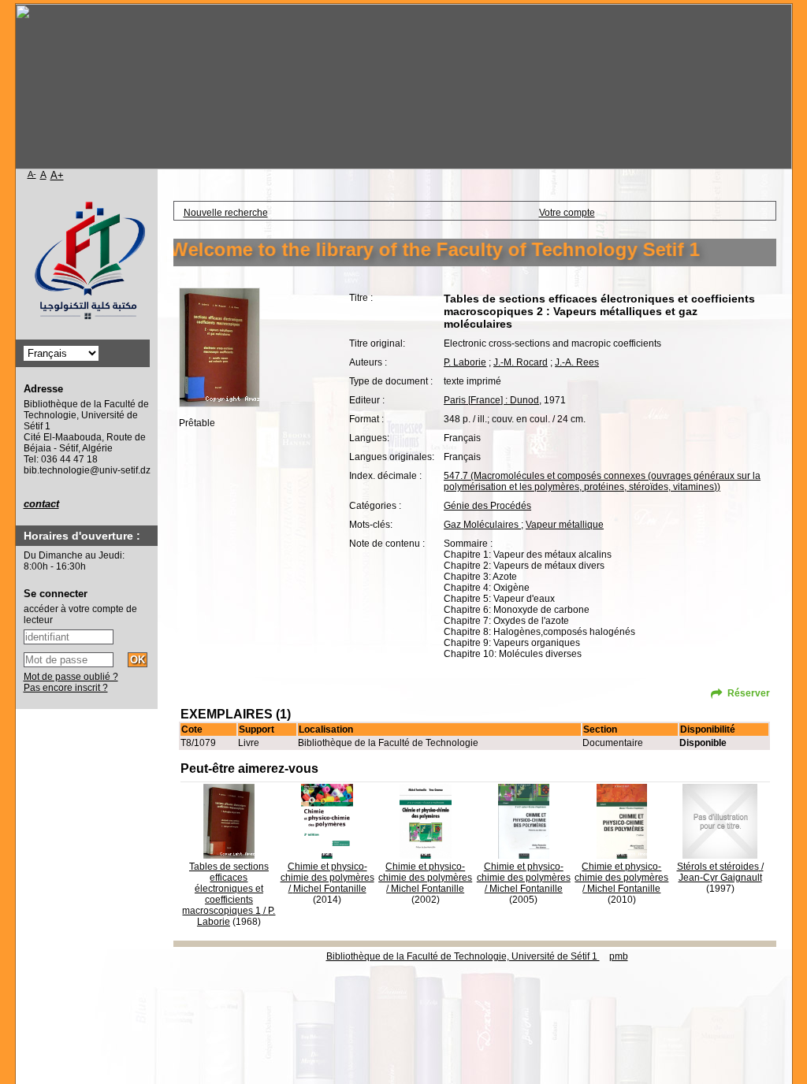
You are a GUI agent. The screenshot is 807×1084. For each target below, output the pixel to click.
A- (32, 174)
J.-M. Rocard (520, 362)
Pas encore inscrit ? (66, 687)
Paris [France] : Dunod (491, 400)
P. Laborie (465, 362)
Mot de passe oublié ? (71, 676)
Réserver (748, 693)
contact (41, 504)
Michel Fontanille (329, 888)
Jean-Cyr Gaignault (720, 877)
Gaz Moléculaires (482, 524)
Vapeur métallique (565, 524)
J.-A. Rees (577, 362)
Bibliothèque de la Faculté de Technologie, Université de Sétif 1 (463, 956)
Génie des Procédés (487, 505)
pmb (618, 956)
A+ (57, 175)
